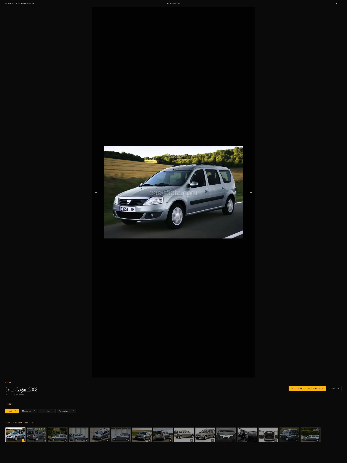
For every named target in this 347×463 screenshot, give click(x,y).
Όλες (12, 411)
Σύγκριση (334, 388)
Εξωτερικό (28, 411)
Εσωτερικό (47, 411)
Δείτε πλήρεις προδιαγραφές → (307, 388)
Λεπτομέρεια (66, 411)
